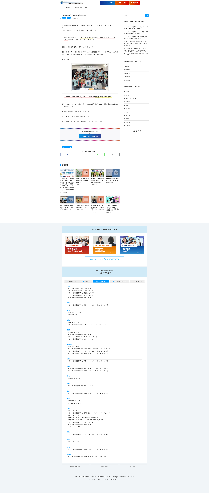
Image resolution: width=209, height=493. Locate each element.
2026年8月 (127, 66)
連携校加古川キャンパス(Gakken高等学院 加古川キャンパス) (85, 420)
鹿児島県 (69, 454)
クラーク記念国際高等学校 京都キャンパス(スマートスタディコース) (88, 393)
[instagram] (136, 131)
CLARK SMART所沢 (73, 315)
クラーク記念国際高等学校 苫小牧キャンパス (81, 293)
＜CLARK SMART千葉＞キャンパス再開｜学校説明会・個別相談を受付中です (136, 32)
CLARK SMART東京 (73, 332)
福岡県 (68, 439)
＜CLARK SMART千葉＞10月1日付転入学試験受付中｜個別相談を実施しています (136, 37)
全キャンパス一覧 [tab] (137, 281)
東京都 (68, 330)
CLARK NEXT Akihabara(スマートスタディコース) (82, 337)
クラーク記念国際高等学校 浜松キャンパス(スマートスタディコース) (88, 371)
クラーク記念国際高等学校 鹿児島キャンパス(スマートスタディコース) (88, 457)
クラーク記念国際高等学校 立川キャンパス (80, 339)
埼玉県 (68, 310)
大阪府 (68, 398)
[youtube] (138, 131)
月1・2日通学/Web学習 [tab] (120, 281)
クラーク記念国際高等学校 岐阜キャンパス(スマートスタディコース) (88, 361)
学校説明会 (129, 119)
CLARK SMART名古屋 (74, 378)
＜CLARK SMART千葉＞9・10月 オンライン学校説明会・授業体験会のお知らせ (136, 27)
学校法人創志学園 (79, 476)
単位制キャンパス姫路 (74, 427)
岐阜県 (68, 358)
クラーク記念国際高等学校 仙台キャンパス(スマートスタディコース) (88, 305)
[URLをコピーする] (112, 154)
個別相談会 (129, 105)
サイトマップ (131, 476)
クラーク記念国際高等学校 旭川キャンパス (80, 288)
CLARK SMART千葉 (73, 322)
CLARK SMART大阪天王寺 (75, 403)
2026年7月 (127, 70)
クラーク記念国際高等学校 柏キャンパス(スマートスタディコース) (87, 325)
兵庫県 (68, 408)
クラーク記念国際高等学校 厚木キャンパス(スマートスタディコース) (88, 353)
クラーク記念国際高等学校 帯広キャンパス (80, 297)
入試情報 (128, 108)
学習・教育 (129, 122)
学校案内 (87, 476)
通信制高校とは (95, 476)
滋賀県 (68, 383)
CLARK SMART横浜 (73, 346)
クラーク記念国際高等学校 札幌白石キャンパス (81, 291)
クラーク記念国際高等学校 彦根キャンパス (80, 386)
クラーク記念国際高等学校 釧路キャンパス (80, 295)
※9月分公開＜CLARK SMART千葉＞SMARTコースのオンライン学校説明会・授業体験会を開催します (136, 43)
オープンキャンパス (131, 98)
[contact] (140, 131)
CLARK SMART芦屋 (73, 411)
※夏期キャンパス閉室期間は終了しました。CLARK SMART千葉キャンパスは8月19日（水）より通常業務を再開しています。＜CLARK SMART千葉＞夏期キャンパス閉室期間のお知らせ (136, 52)
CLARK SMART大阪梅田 (74, 401)
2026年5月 (127, 76)
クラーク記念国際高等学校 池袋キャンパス (80, 334)
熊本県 (68, 447)
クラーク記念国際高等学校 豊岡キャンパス (80, 424)
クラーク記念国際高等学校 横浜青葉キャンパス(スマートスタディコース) (89, 349)
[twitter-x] (134, 131)
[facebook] (132, 131)
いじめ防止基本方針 (111, 476)
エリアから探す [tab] (73, 281)
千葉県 (68, 320)
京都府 (68, 391)
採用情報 (102, 476)
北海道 (68, 286)
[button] (147, 3)
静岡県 (68, 366)
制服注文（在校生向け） (75, 466)
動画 (127, 112)
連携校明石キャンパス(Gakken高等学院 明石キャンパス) (84, 417)
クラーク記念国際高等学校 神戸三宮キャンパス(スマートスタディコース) (89, 413)
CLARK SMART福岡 (73, 442)
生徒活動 (128, 125)
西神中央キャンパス (73, 415)
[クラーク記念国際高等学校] (71, 2)
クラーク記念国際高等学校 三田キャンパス (80, 422)
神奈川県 (69, 344)
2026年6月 (127, 73)
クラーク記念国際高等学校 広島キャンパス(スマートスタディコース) (88, 434)
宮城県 (68, 303)
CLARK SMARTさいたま (74, 312)
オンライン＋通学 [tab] (102, 281)
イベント (128, 95)
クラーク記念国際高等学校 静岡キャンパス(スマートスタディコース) (88, 368)
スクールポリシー (134, 466)
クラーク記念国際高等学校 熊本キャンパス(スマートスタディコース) (88, 449)
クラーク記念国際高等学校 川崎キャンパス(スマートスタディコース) (88, 351)
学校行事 (69, 18)
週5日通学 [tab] (87, 281)
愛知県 (68, 376)
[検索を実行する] (147, 15)
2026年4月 (127, 80)
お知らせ (64, 18)
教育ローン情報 (104, 466)
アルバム (128, 91)
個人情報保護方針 (121, 476)
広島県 (68, 432)
